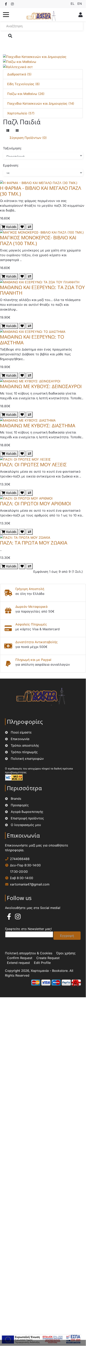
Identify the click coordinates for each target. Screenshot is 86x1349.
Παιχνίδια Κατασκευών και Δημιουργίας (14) (40, 103)
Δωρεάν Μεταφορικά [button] (31, 607)
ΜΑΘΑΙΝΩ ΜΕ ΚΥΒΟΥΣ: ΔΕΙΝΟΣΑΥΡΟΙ (41, 386)
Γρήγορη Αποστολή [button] (29, 589)
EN (79, 4)
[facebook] (9, 918)
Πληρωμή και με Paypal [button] (33, 660)
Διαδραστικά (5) (19, 74)
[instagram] (18, 918)
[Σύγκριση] (29, 227)
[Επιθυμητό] (22, 227)
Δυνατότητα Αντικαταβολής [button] (36, 642)
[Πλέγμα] (17, 130)
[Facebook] (6, 4)
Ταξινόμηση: (12, 148)
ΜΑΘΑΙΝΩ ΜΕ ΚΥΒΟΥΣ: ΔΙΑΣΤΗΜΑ (37, 425)
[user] (79, 15)
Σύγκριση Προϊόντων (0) (28, 138)
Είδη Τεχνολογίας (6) (23, 84)
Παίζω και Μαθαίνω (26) (25, 94)
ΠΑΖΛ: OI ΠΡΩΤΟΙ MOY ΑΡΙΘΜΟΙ (35, 503)
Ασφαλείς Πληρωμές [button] (31, 624)
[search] (10, 36)
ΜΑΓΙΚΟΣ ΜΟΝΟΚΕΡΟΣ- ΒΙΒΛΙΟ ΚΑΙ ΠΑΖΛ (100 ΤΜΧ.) (38, 240)
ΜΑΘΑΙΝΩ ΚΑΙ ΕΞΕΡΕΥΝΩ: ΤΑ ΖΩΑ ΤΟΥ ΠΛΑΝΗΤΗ (42, 290)
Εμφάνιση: (11, 165)
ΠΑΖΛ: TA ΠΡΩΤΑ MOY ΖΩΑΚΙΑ (33, 542)
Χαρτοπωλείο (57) (21, 113)
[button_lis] (8, 130)
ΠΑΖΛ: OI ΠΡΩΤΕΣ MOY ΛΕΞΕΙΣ (33, 464)
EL (73, 4)
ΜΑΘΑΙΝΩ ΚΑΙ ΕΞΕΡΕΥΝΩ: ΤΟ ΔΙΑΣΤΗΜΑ (32, 339)
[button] (6, 15)
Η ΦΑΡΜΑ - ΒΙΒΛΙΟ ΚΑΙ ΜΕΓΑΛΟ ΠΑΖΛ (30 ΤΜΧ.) (40, 191)
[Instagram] (12, 4)
